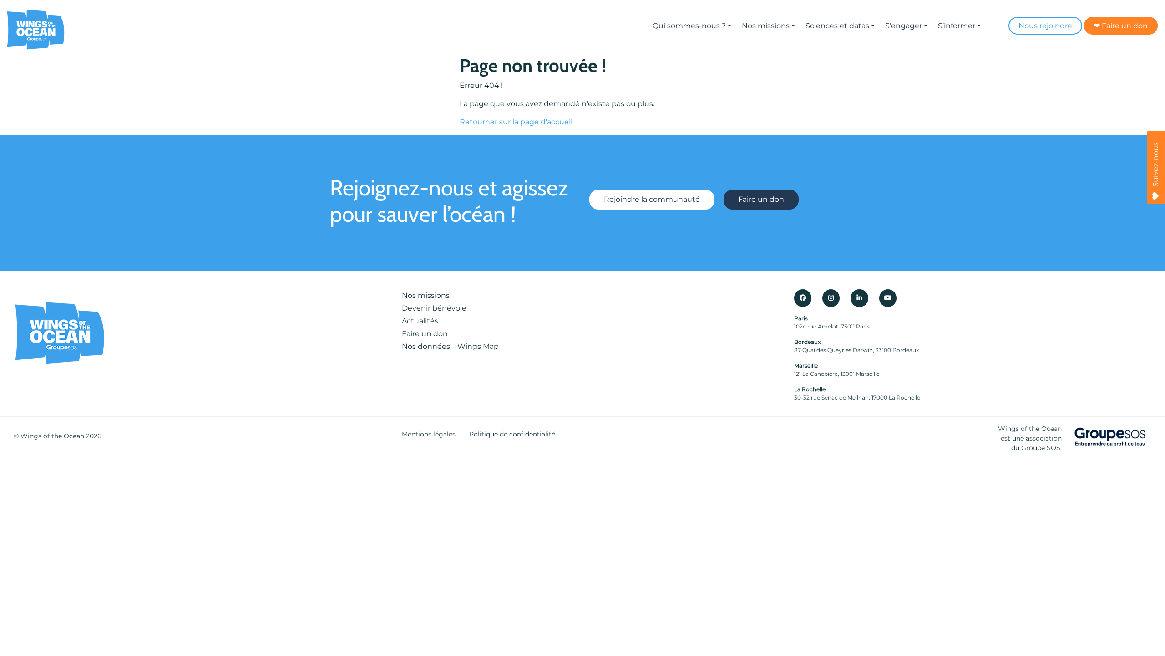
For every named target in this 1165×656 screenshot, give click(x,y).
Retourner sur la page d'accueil (516, 122)
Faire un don (761, 199)
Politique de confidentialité (512, 434)
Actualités (420, 321)
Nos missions (766, 25)
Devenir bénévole (434, 308)
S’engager (903, 25)
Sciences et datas (837, 25)
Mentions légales (429, 434)
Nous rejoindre (1045, 25)
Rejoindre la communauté (652, 199)
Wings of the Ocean (52, 436)
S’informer (956, 25)
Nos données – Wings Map (450, 346)
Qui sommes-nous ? (689, 25)
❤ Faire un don (1121, 25)
